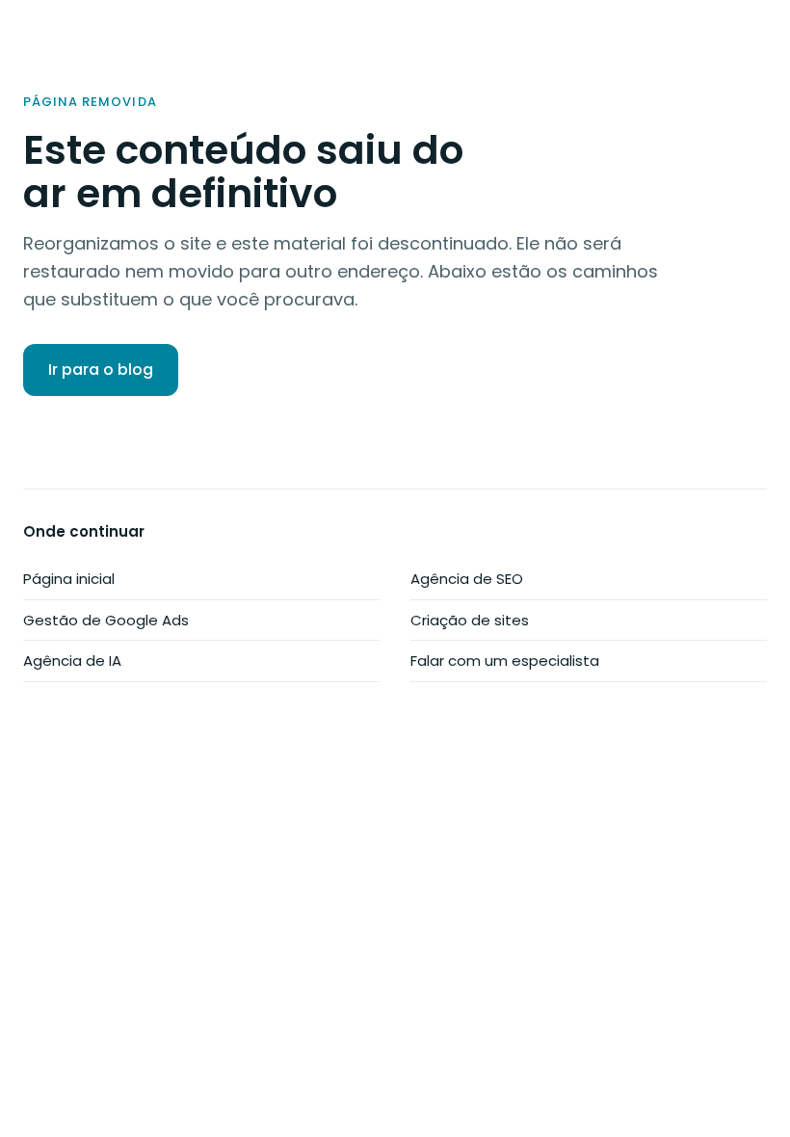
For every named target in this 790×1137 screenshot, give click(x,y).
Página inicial (69, 578)
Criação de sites (469, 620)
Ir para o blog (100, 369)
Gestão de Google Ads (106, 620)
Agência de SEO (466, 578)
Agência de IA (72, 660)
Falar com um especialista (504, 660)
